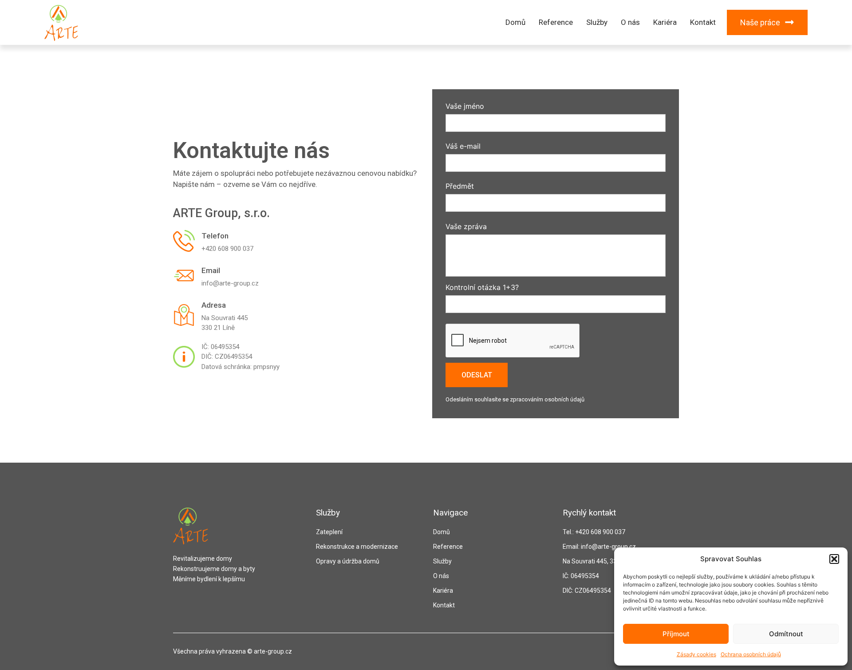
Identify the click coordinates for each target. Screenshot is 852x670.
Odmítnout (786, 634)
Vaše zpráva (466, 227)
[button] (834, 559)
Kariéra (665, 22)
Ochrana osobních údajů (751, 654)
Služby (596, 22)
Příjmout (676, 634)
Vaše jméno (465, 107)
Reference (556, 22)
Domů (515, 22)
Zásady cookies (696, 654)
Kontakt (703, 22)
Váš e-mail (463, 147)
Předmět (460, 186)
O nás (630, 22)
